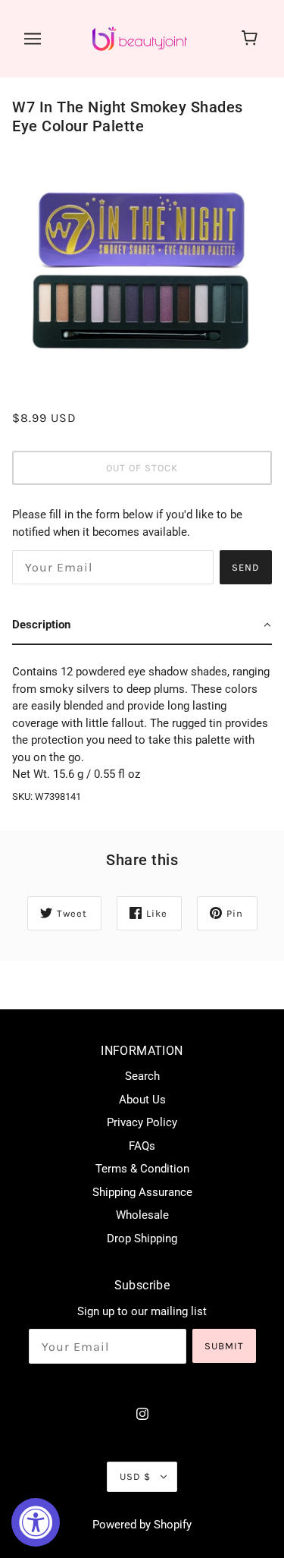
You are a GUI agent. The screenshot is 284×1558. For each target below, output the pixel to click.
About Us (142, 1099)
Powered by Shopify (142, 1524)
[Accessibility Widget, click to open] (35, 1522)
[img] (142, 1413)
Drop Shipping (142, 1238)
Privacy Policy (142, 1122)
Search (142, 1076)
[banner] (139, 38)
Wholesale (142, 1215)
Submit (224, 1346)
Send (246, 567)
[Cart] (252, 38)
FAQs (142, 1146)
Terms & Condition (142, 1169)
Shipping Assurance (142, 1192)
